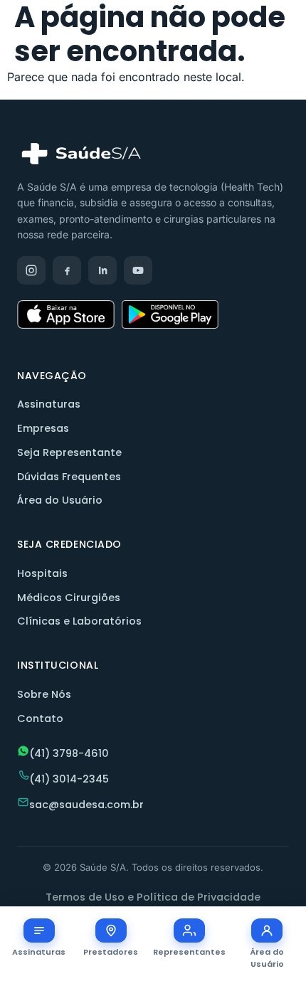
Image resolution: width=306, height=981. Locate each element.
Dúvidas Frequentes (69, 477)
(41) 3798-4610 (69, 753)
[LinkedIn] (102, 270)
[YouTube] (138, 270)
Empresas (43, 428)
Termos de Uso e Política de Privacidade (153, 897)
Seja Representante (69, 452)
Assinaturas (48, 404)
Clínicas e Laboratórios (79, 621)
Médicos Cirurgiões (68, 597)
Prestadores (110, 952)
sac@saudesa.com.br (86, 804)
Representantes (189, 952)
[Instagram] (31, 270)
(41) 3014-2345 (69, 779)
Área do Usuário (59, 500)
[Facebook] (67, 270)
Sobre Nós (44, 694)
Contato (40, 718)
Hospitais (42, 573)
